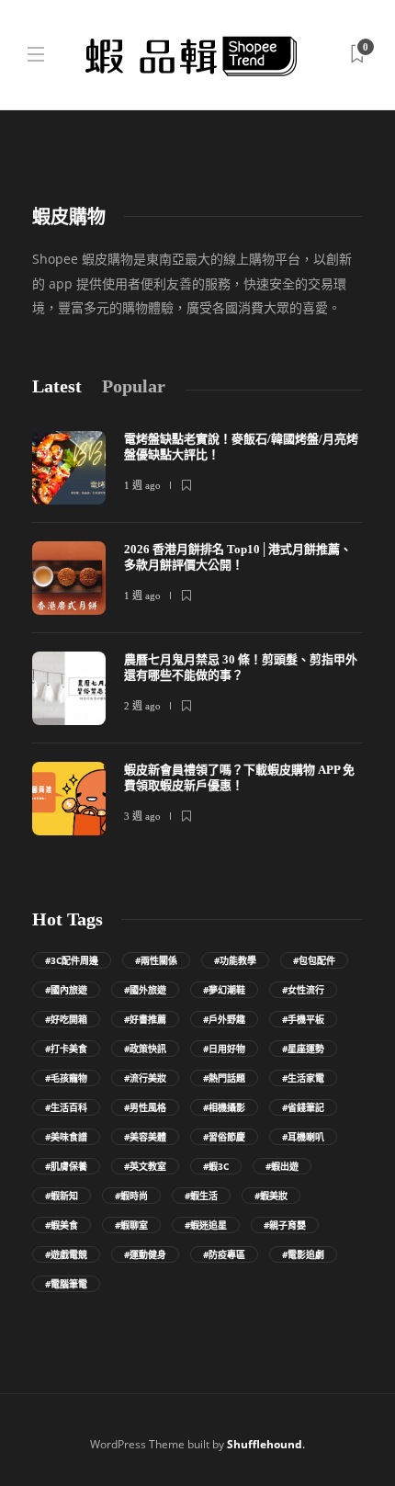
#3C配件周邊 (71, 960)
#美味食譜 (66, 1136)
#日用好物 (224, 1048)
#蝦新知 (61, 1195)
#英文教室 (145, 1166)
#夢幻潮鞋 (224, 989)
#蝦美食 (61, 1225)
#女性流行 (303, 989)
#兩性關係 (156, 960)
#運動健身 (145, 1254)
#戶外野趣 (224, 1019)
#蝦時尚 (131, 1195)
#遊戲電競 (66, 1254)
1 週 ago (142, 485)
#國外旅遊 (145, 989)
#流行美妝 (145, 1078)
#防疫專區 (224, 1254)
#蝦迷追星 (206, 1225)
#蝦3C (216, 1166)
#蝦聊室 (131, 1225)
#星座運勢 (303, 1048)
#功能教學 (235, 960)
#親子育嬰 (285, 1225)
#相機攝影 (224, 1107)
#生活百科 (66, 1107)
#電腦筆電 (66, 1283)
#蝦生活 (201, 1195)
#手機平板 (303, 1019)
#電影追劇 (303, 1254)
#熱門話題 (224, 1078)
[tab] (57, 386)
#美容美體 (145, 1136)
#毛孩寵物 (66, 1078)
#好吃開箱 (66, 1019)
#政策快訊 (145, 1048)
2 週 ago (142, 705)
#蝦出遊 (282, 1166)
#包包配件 (314, 960)
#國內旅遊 (66, 989)
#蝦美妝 (271, 1195)
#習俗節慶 (224, 1136)
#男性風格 (145, 1107)
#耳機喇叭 (303, 1136)
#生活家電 (303, 1078)
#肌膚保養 (66, 1166)
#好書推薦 (145, 1019)
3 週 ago (142, 816)
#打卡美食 (66, 1048)
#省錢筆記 (303, 1107)
